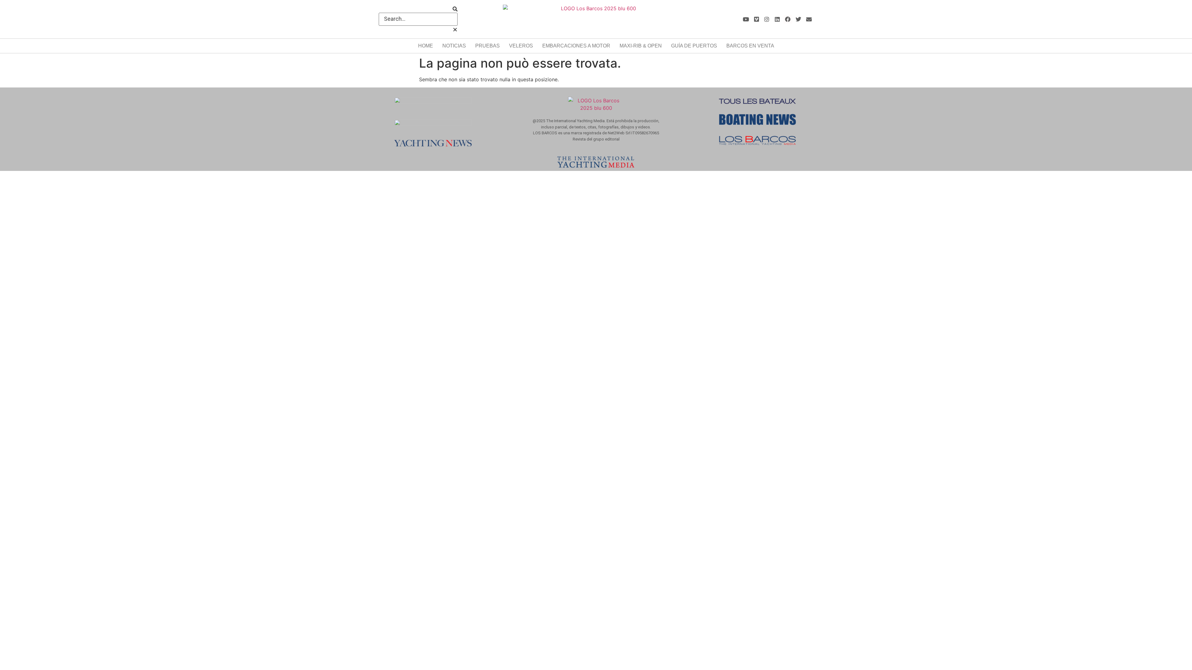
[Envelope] (808, 19)
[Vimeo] (756, 19)
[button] (418, 9)
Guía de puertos (694, 45)
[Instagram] (766, 19)
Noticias (454, 45)
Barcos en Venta (750, 45)
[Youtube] (745, 19)
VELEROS (521, 45)
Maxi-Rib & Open (641, 45)
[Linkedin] (777, 19)
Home (425, 45)
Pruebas (487, 45)
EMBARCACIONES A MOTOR (576, 45)
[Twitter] (798, 19)
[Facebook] (787, 19)
